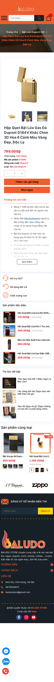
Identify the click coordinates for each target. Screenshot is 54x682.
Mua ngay (27, 189)
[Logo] (27, 7)
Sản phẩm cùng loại (16, 427)
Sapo (34, 611)
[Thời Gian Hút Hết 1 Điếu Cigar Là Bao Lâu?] (9, 383)
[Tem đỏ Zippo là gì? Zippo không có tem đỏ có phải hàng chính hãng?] (9, 411)
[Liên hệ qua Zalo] (6, 661)
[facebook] (18, 617)
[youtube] (33, 617)
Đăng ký (45, 511)
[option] (11, 116)
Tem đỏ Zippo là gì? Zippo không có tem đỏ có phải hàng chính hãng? (34, 409)
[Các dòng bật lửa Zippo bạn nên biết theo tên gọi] (9, 396)
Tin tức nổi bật (11, 371)
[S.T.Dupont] (14, 485)
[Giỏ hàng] (48, 20)
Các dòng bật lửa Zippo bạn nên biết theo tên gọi (34, 392)
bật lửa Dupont (32, 218)
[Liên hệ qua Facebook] (6, 651)
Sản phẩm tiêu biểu (14, 305)
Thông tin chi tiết (15, 199)
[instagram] (26, 617)
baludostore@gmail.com (18, 592)
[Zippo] (40, 485)
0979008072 (12, 587)
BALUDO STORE (38, 607)
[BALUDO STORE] (27, 537)
